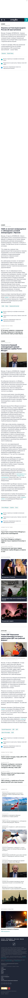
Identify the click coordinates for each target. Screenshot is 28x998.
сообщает (4, 115)
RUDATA (2, 979)
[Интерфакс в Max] (11, 983)
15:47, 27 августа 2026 (5, 342)
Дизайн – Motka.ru (4, 993)
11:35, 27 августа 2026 (5, 632)
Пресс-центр (16, 939)
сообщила (23, 719)
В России (4, 77)
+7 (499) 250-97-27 (17, 960)
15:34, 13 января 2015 (5, 25)
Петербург (4, 148)
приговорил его (21, 474)
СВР (13, 729)
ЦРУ (17, 729)
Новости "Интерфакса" (5, 976)
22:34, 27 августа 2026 (6, 226)
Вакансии (22, 939)
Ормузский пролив (14, 306)
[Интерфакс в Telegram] (4, 983)
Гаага (16, 507)
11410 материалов (5, 931)
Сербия (12, 507)
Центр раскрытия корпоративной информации (9, 980)
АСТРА (2, 973)
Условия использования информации (8, 991)
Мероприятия (12, 940)
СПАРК (2, 968)
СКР (9, 148)
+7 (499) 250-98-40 (8, 960)
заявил (7, 297)
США (3, 306)
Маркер (2, 971)
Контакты (3, 939)
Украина (4, 53)
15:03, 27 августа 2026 (6, 78)
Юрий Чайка (10, 53)
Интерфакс (14, 20)
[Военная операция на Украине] (14, 927)
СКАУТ (2, 970)
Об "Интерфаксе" (9, 939)
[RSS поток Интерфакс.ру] (8, 983)
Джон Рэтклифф (6, 732)
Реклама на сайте (4, 940)
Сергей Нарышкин (6, 729)
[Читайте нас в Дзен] (2, 983)
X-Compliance (3, 969)
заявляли (3, 145)
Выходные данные (5, 992)
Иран (7, 306)
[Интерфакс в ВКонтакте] (6, 983)
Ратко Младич (5, 507)
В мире (3, 24)
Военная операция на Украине (10, 929)
